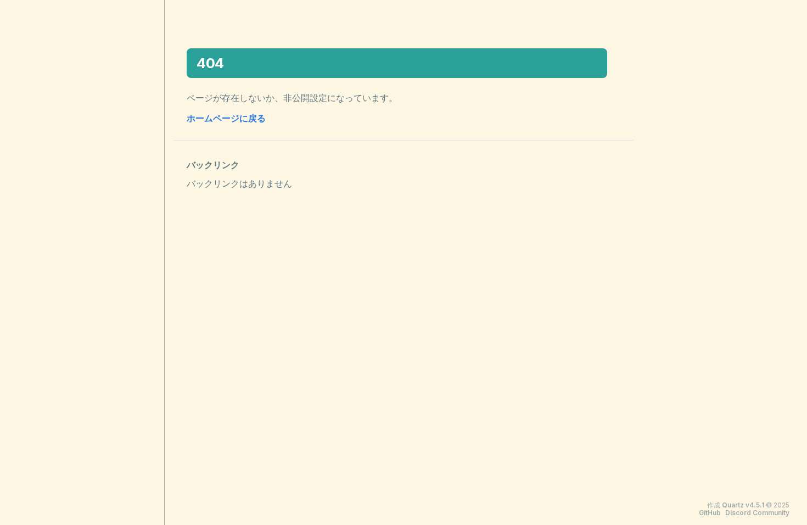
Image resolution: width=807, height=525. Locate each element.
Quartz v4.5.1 (743, 505)
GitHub (710, 513)
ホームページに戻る (226, 118)
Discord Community (757, 513)
